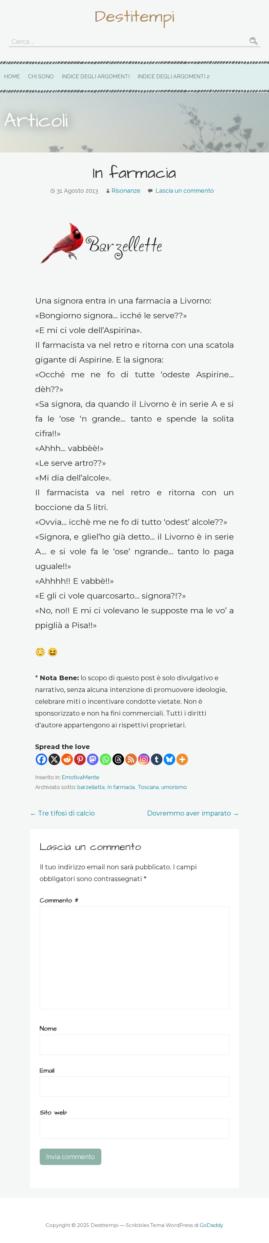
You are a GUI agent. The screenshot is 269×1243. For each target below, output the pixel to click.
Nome (48, 1028)
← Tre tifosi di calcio (62, 813)
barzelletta (91, 787)
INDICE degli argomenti (96, 76)
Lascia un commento (184, 190)
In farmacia (121, 787)
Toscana (148, 787)
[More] (182, 759)
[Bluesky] (169, 759)
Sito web (53, 1112)
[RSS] (131, 759)
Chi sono (41, 76)
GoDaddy (211, 1225)
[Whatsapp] (105, 759)
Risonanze (126, 190)
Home (12, 76)
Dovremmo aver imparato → (193, 813)
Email (47, 1070)
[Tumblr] (156, 759)
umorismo (174, 787)
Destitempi (134, 17)
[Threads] (118, 759)
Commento (59, 900)
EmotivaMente (80, 777)
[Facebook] (41, 759)
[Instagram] (144, 759)
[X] (54, 759)
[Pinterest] (80, 759)
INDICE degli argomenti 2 (173, 76)
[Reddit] (67, 759)
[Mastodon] (92, 759)
